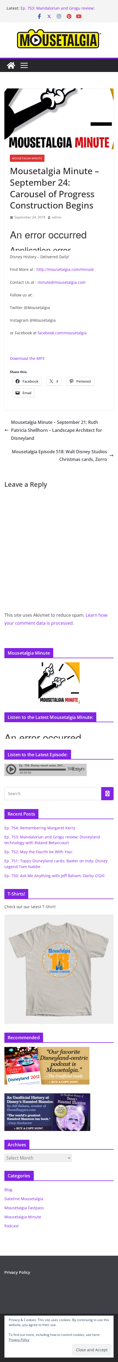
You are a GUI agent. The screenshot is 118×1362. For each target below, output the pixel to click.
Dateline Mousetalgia (23, 1198)
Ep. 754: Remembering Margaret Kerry (39, 827)
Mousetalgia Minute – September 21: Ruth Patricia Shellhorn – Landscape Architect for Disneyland (56, 430)
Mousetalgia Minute (27, 158)
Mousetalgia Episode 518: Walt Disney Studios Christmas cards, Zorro (59, 456)
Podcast (11, 1225)
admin (56, 217)
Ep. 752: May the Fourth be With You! (38, 851)
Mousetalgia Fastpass (24, 1207)
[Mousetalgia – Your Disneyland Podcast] (11, 65)
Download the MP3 (27, 358)
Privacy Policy (17, 1272)
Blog (8, 1189)
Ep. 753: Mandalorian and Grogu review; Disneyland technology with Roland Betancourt (64, 10)
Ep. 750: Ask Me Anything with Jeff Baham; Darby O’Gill (54, 875)
